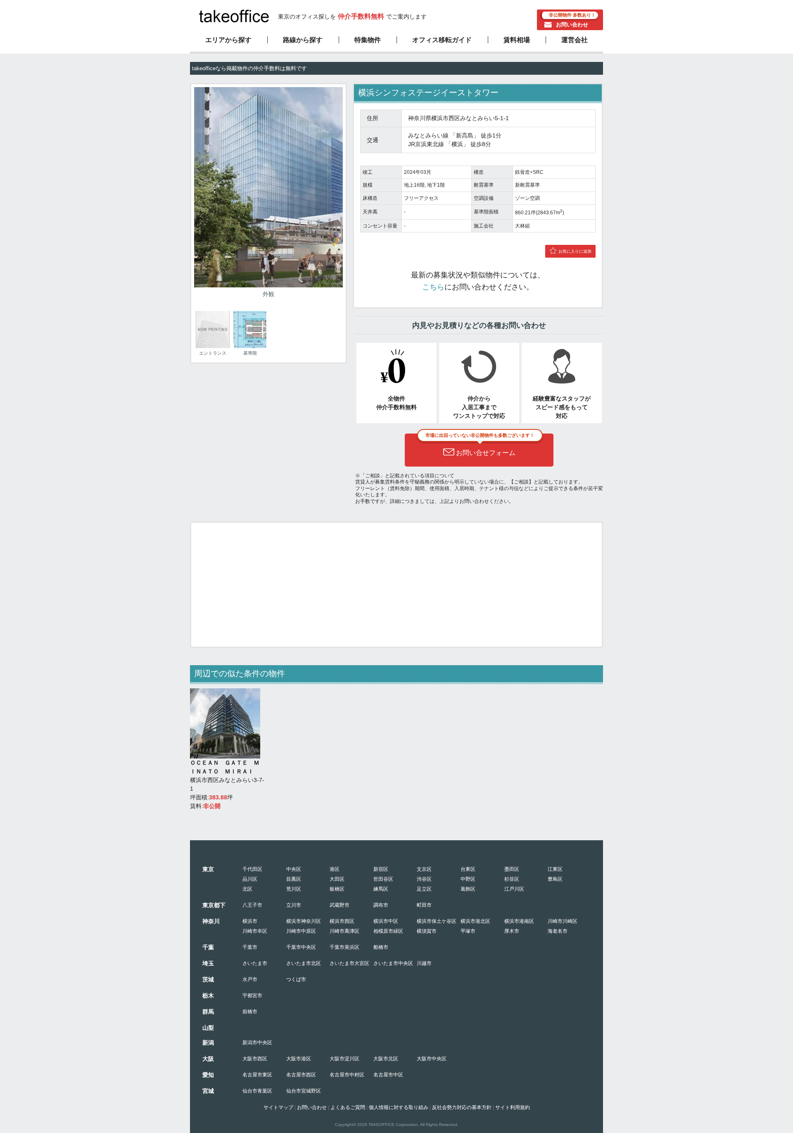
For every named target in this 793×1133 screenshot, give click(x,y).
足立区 (424, 889)
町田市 (424, 905)
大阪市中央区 (431, 1059)
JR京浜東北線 (426, 144)
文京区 (424, 869)
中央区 (293, 869)
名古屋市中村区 (347, 1075)
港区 (335, 869)
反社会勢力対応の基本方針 (461, 1107)
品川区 (249, 879)
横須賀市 (427, 931)
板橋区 (337, 889)
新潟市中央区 (257, 1042)
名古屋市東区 (257, 1075)
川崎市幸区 (254, 931)
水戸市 (249, 979)
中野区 (468, 879)
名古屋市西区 (301, 1075)
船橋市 (380, 947)
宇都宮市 (252, 995)
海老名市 (557, 931)
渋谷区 (424, 879)
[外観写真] (268, 285)
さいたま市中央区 (393, 963)
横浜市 (249, 921)
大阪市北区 (385, 1059)
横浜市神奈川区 (303, 921)
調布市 (380, 905)
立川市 (293, 905)
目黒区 (293, 879)
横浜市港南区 (519, 921)
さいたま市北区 (303, 963)
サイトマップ (278, 1107)
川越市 (424, 963)
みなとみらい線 (428, 135)
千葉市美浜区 (344, 947)
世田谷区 (383, 879)
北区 (247, 889)
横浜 (457, 144)
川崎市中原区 (301, 931)
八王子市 (252, 905)
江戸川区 (514, 889)
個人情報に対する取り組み (398, 1107)
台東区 (468, 869)
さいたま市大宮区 (349, 963)
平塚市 (468, 931)
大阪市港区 (298, 1059)
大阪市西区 (254, 1059)
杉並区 (511, 879)
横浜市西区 (342, 921)
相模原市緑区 (388, 931)
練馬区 (380, 889)
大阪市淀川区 (344, 1059)
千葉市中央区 (301, 947)
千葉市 (249, 947)
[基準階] (250, 346)
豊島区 (555, 879)
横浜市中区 (385, 921)
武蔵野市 (339, 905)
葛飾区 (468, 889)
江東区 (555, 869)
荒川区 (293, 889)
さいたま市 (254, 963)
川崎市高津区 (344, 931)
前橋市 (249, 1011)
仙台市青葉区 (257, 1091)
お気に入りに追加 (574, 251)
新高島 (464, 135)
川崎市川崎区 (562, 921)
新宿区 (380, 869)
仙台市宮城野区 (303, 1091)
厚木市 (511, 931)
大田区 (337, 879)
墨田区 (511, 869)
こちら (433, 287)
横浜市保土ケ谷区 (436, 921)
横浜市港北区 (475, 921)
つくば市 (296, 979)
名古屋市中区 (388, 1075)
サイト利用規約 (512, 1107)
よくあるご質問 (347, 1107)
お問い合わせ (572, 24)
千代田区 (252, 869)
